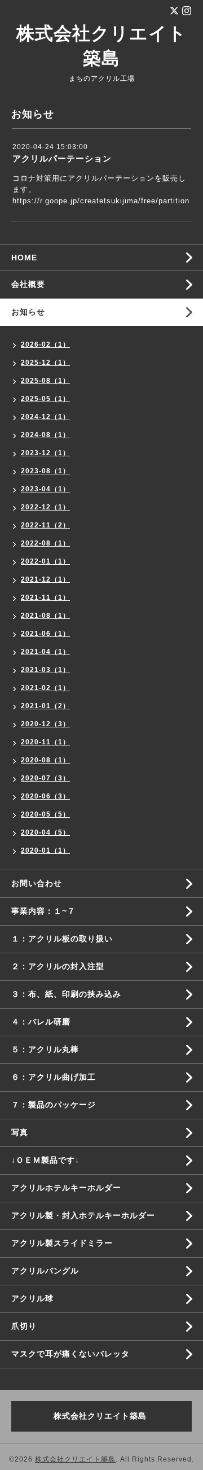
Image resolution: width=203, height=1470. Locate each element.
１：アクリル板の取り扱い (62, 938)
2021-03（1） (45, 670)
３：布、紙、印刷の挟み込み (66, 993)
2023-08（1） (45, 471)
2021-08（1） (45, 616)
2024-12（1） (45, 417)
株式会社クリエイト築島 (75, 1459)
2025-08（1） (45, 381)
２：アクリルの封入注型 (57, 966)
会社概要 (28, 284)
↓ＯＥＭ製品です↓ (45, 1159)
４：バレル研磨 (40, 1021)
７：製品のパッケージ (53, 1104)
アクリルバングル (45, 1270)
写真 (19, 1132)
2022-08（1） (45, 543)
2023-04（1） (45, 489)
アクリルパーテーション (62, 158)
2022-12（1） (45, 507)
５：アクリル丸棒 (45, 1049)
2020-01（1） (45, 850)
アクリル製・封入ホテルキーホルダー (83, 1215)
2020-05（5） (45, 814)
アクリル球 (32, 1298)
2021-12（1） (45, 579)
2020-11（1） (45, 742)
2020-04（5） (45, 832)
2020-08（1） (45, 760)
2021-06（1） (45, 634)
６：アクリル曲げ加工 (53, 1076)
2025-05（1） (45, 399)
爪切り (24, 1326)
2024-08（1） (45, 435)
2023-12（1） (45, 453)
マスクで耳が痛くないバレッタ (70, 1353)
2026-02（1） (45, 344)
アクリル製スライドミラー (62, 1242)
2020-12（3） (45, 724)
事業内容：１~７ (43, 910)
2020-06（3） (45, 796)
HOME (24, 257)
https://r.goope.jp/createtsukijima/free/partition (100, 201)
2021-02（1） (45, 688)
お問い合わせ (36, 883)
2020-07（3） (45, 778)
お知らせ (28, 311)
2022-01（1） (45, 561)
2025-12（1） (45, 363)
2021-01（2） (45, 706)
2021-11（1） (45, 597)
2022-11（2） (45, 525)
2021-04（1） (45, 652)
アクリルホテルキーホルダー (66, 1187)
